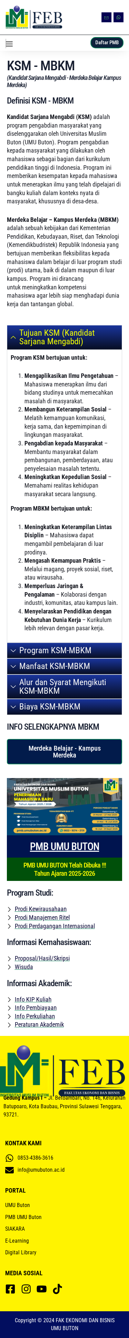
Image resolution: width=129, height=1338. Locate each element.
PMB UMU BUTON (64, 846)
